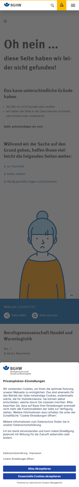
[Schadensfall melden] (61, 5)
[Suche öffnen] (52, 5)
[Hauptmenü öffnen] (73, 5)
